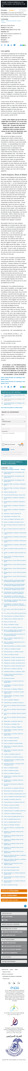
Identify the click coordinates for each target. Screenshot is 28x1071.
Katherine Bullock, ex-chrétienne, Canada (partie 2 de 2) (14, 696)
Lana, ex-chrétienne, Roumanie (11, 737)
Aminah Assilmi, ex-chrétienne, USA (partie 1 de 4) (14, 498)
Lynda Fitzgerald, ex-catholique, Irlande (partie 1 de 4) (15, 533)
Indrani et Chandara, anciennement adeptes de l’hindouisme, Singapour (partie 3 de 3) (14, 589)
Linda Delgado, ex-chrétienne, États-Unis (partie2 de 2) (13, 685)
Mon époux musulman (9, 678)
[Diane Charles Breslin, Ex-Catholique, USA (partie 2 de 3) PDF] (11, 45)
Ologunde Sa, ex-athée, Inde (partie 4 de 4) (14, 665)
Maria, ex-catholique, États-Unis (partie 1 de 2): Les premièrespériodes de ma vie (14, 631)
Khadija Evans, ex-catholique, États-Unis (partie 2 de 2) (13, 780)
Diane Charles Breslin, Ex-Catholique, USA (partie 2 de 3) (14, 399)
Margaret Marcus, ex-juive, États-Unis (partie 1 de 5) (15, 561)
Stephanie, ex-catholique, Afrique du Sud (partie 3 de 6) (13, 840)
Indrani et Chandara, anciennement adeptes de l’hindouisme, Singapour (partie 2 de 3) (14, 585)
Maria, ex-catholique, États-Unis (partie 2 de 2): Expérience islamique (14, 635)
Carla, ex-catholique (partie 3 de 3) (12, 822)
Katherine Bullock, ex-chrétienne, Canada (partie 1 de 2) (14, 692)
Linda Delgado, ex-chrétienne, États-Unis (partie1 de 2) (13, 681)
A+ (24, 10)
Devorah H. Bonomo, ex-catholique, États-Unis (14, 828)
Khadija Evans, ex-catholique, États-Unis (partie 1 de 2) (13, 776)
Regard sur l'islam (6, 971)
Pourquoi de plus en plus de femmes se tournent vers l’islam (13, 675)
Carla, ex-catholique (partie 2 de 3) (12, 819)
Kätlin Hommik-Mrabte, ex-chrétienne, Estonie (15, 646)
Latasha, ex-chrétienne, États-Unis (12, 754)
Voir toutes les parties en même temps (11, 407)
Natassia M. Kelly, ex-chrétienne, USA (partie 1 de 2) (15, 484)
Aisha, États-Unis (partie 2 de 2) (11, 870)
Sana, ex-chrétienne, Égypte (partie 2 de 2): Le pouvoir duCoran (14, 642)
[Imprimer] (8, 45)
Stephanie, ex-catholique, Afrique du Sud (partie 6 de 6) (13, 852)
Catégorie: (4, 19)
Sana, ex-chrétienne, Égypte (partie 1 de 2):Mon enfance (13, 638)
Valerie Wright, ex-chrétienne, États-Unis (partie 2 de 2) (13, 734)
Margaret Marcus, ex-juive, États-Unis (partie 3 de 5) (15, 569)
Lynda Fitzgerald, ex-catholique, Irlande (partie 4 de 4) (15, 545)
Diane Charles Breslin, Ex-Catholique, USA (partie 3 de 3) (13, 382)
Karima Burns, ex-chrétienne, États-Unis (13, 790)
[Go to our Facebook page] (9, 983)
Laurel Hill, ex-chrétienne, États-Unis (12, 813)
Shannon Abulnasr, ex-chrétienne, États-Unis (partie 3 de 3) (14, 881)
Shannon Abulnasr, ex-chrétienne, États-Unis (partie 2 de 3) (14, 877)
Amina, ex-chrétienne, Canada (11, 624)
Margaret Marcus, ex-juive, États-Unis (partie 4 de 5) (15, 573)
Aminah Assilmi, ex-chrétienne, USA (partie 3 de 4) (14, 506)
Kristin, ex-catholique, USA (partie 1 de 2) (14, 519)
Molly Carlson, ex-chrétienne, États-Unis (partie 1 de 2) (13, 747)
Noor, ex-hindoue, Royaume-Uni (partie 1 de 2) (14, 525)
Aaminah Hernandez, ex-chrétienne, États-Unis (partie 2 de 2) (14, 764)
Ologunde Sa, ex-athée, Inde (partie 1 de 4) (14, 657)
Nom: (3, 414)
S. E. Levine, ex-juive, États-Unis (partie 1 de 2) (14, 610)
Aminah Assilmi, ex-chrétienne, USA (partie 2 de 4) (14, 502)
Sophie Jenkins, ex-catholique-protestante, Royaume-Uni (14, 557)
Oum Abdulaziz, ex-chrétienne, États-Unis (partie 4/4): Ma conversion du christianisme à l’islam (15, 605)
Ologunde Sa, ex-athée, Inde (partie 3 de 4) (14, 663)
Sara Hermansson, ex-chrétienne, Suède (13, 651)
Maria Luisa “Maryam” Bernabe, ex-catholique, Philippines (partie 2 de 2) (15, 860)
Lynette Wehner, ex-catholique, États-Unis (14, 788)
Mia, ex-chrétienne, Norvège (10, 884)
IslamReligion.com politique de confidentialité (12, 976)
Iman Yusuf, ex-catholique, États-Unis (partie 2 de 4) (15, 710)
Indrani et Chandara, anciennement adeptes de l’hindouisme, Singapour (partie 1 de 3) (14, 581)
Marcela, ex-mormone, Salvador (11, 805)
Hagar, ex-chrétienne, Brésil (10, 740)
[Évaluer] (2, 45)
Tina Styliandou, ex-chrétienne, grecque (13, 757)
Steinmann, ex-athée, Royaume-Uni (12, 513)
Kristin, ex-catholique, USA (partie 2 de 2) (14, 522)
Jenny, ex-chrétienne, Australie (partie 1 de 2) (15, 793)
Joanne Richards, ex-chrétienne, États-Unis (14, 802)
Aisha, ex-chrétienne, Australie (11, 770)
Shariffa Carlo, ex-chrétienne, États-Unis (13, 618)
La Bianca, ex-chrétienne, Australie (12, 648)
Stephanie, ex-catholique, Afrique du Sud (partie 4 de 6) (13, 844)
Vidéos (16, 969)
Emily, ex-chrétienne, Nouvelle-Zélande (13, 743)
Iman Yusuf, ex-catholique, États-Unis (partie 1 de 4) (15, 706)
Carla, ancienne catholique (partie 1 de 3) (14, 816)
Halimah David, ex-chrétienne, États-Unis (13, 702)
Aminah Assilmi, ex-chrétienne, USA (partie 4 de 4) (14, 510)
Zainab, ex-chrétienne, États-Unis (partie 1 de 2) (15, 549)
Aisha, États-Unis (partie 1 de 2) (11, 867)
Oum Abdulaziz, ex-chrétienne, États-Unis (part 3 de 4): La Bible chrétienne (15, 600)
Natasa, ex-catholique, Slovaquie (12, 824)
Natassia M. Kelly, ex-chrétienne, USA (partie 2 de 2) (15, 488)
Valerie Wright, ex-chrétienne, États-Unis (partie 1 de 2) (13, 730)
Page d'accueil (5, 969)
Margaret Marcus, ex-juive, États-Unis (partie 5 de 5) (15, 577)
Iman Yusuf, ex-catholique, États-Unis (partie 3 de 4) (15, 714)
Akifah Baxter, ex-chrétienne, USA (12, 516)
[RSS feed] (19, 983)
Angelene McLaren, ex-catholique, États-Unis (14, 810)
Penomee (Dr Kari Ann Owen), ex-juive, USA (14, 495)
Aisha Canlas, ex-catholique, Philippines (13, 689)
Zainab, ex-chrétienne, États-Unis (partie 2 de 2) (15, 553)
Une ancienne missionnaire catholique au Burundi (14, 784)
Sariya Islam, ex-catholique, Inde (11, 724)
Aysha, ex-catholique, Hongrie (11, 767)
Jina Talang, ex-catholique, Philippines (13, 727)
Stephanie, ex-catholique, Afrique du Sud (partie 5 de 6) (13, 848)
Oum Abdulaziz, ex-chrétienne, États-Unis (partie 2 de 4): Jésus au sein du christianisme (15, 596)
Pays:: (3, 419)
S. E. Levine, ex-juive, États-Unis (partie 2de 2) (15, 613)
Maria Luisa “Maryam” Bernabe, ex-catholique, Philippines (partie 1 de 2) (15, 856)
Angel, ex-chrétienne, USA (10, 492)
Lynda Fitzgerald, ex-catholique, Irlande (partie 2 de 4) (15, 537)
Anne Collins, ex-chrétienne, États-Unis (13, 627)
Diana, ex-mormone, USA (10, 621)
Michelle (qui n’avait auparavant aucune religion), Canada (13, 864)
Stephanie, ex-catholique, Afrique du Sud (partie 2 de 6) (13, 836)
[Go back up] (25, 906)
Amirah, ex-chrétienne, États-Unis (12, 773)
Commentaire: (5, 431)
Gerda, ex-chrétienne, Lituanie (11, 654)
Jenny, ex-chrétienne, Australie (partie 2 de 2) (15, 796)
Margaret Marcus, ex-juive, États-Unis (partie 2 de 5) (15, 565)
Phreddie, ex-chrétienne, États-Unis (12, 799)
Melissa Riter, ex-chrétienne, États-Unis (13, 721)
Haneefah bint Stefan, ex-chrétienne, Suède (14, 671)
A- (20, 10)
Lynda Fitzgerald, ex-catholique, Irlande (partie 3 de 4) (15, 541)
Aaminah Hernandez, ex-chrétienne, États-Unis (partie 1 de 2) (14, 760)
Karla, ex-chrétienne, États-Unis (11, 807)
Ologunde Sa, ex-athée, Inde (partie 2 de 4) (14, 660)
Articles (2, 20)
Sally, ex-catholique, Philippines (11, 699)
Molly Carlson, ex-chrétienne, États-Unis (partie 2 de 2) (13, 750)
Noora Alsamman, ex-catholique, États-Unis (14, 616)
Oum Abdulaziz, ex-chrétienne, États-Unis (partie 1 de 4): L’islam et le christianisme (14, 593)
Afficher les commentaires (7, 974)
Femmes (4, 22)
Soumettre (5, 449)
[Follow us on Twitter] (14, 983)
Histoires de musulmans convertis (13, 20)
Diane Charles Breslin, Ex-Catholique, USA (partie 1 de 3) (13, 378)
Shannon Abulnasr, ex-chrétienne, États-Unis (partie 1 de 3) (14, 873)
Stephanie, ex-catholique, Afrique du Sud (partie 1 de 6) (13, 832)
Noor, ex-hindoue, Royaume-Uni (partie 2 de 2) (14, 529)
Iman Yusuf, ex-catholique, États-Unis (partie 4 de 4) (15, 718)
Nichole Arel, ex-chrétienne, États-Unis (13, 668)
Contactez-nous (6, 978)
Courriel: (3, 424)
